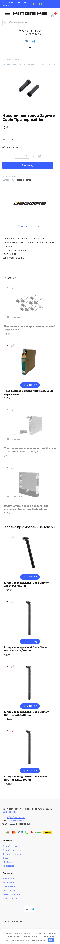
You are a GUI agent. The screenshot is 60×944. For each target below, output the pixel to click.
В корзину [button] (32, 385)
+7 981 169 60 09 (32, 32)
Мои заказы (8, 866)
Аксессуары (8, 882)
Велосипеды (8, 878)
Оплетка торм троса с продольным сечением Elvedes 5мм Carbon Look (26, 508)
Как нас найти (9, 812)
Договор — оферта (12, 854)
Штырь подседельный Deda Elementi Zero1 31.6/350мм (27, 584)
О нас (5, 858)
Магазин (16, 60)
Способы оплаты (11, 846)
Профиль (7, 862)
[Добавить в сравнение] (39, 156)
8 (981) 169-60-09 (16, 817)
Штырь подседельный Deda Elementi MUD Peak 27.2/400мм (27, 778)
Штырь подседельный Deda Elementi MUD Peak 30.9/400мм (27, 649)
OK (50, 940)
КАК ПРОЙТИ (39, 4)
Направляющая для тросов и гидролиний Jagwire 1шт (29, 328)
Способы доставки (12, 850)
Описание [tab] (23, 226)
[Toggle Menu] (7, 13)
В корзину (27, 165)
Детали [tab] (38, 226)
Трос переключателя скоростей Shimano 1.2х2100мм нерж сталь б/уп (30, 450)
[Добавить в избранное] (33, 156)
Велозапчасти (30, 64)
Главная (6, 60)
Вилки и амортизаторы (14, 894)
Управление (8, 890)
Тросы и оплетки (48, 64)
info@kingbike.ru (16, 820)
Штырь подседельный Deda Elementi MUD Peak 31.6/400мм (27, 714)
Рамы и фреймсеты (12, 898)
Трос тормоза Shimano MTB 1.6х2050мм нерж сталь (28, 393)
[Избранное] (30, 47)
